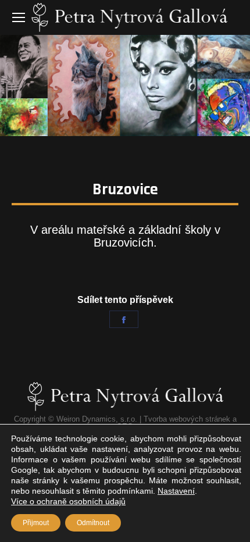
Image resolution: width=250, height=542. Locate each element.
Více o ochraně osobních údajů (68, 501)
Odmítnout (93, 523)
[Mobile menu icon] (19, 17)
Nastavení (176, 490)
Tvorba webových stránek (187, 419)
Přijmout (36, 523)
